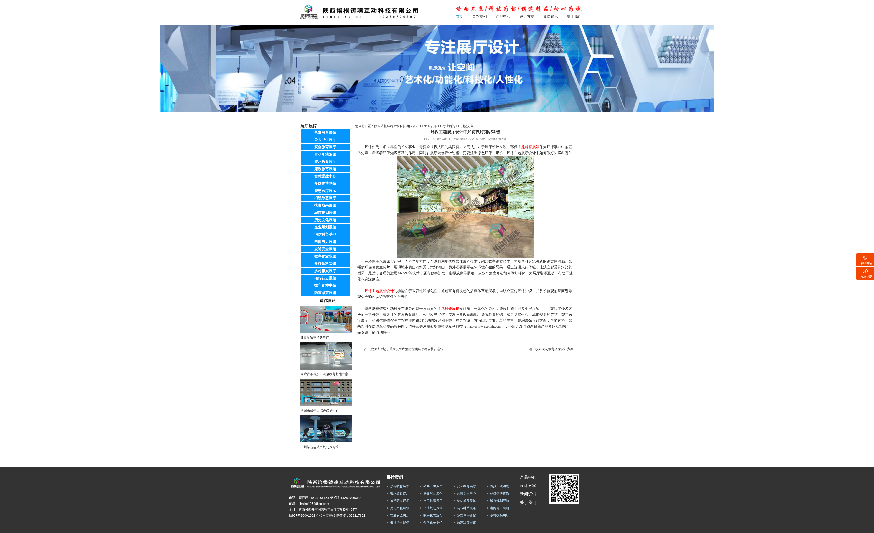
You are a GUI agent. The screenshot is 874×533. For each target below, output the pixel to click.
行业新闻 (448, 126)
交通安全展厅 (399, 515)
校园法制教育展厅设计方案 (554, 349)
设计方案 (527, 16)
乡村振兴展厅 (325, 271)
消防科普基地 (325, 234)
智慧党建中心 (325, 176)
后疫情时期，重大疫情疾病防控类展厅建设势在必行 (406, 349)
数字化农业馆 (325, 256)
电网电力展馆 (325, 242)
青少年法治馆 (325, 154)
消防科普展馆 (466, 508)
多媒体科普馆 (325, 263)
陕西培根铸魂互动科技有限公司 (396, 126)
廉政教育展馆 (325, 169)
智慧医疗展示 (325, 191)
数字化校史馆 (325, 285)
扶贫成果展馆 (325, 205)
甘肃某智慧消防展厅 (314, 337)
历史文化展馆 (325, 220)
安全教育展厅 (325, 147)
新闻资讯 (550, 16)
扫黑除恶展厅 (325, 198)
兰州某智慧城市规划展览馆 (319, 447)
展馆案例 (479, 16)
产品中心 (503, 16)
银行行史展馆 (325, 278)
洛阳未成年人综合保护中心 (319, 410)
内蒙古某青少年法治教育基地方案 (324, 374)
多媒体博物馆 (325, 183)
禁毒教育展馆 (325, 132)
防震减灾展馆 (325, 293)
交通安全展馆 (325, 249)
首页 (459, 16)
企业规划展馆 (325, 227)
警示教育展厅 (325, 161)
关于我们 (574, 16)
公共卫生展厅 (325, 140)
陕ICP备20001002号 (303, 515)
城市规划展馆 (325, 212)
